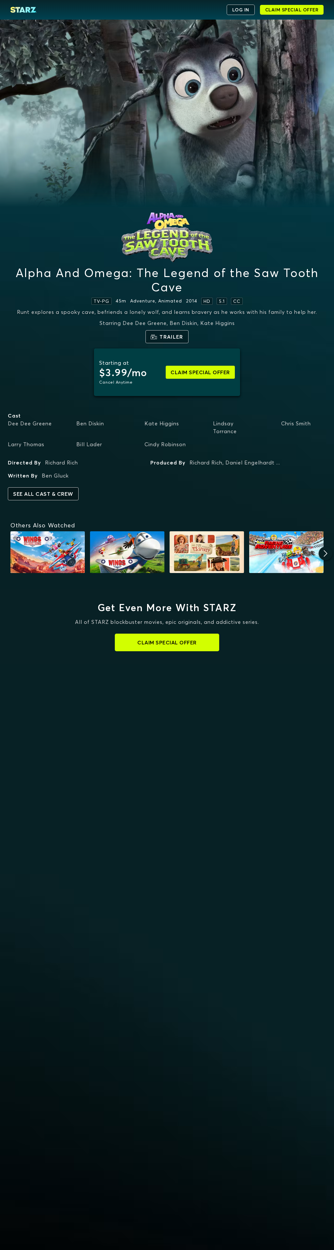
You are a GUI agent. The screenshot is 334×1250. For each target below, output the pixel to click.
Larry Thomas (26, 444)
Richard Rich (61, 462)
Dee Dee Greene (30, 423)
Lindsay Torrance (225, 427)
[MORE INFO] (47, 552)
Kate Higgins (161, 423)
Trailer (171, 336)
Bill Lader (89, 444)
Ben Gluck (55, 475)
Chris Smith (296, 423)
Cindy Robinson (165, 444)
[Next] (325, 553)
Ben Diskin (90, 423)
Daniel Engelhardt (250, 462)
